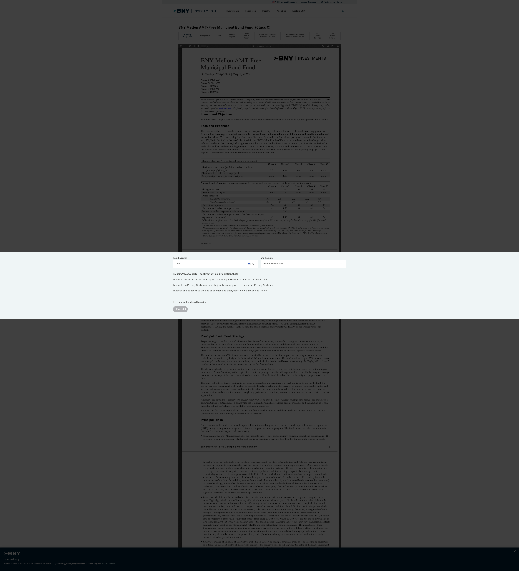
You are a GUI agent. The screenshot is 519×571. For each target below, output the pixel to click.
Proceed (180, 309)
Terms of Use (259, 279)
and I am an (267, 258)
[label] (216, 264)
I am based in (180, 258)
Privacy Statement (264, 285)
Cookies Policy (258, 291)
